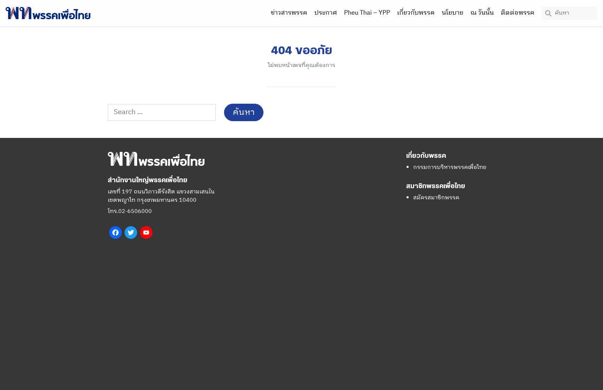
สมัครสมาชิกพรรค (436, 198)
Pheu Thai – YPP (367, 13)
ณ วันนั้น (482, 13)
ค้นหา (244, 112)
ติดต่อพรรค (518, 13)
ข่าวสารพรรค (289, 13)
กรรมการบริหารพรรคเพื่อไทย (449, 167)
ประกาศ (325, 13)
